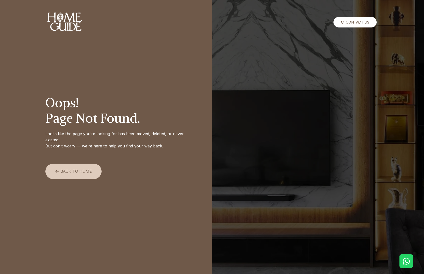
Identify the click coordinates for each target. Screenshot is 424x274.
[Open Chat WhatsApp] (406, 261)
